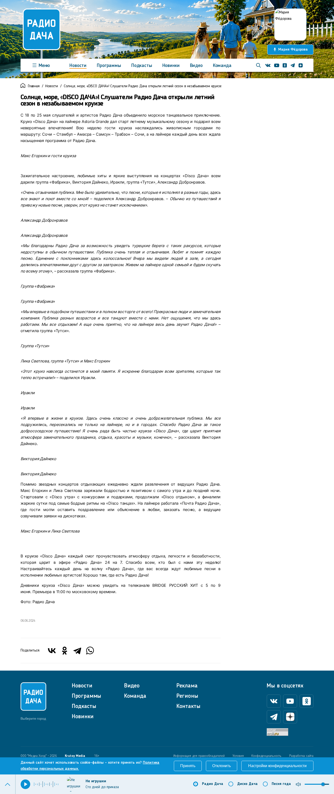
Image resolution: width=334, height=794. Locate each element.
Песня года (281, 784)
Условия (238, 756)
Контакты (188, 706)
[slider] (323, 784)
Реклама (187, 686)
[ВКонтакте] (52, 650)
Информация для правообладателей (199, 756)
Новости (78, 65)
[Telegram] (77, 650)
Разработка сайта (301, 756)
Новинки (171, 65)
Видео (196, 65)
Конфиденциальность (266, 756)
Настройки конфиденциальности (277, 766)
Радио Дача (212, 784)
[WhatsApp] (90, 650)
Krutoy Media (75, 756)
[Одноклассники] (64, 650)
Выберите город (33, 718)
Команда (222, 65)
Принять (187, 766)
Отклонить (221, 766)
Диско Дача (247, 784)
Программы (109, 65)
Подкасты (141, 65)
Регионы (187, 696)
